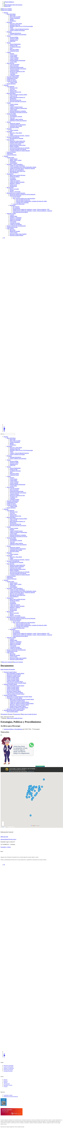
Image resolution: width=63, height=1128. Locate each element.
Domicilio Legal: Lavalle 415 (8, 842)
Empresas (6, 1081)
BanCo (2, 851)
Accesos (2, 1076)
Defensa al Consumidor (8, 1065)
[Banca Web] (7, 6)
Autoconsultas (7, 1083)
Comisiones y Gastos (8, 1095)
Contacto (6, 1086)
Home (2, 669)
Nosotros (10, 714)
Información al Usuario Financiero (11, 1096)
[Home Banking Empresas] (13, 4)
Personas (5, 1079)
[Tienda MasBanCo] (9, 2)
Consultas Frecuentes (8, 1071)
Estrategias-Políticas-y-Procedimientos (13, 729)
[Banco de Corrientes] (6, 8)
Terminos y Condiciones (9, 1068)
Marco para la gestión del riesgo (29, 714)
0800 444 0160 (4, 836)
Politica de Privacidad (8, 1069)
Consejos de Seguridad (8, 1066)
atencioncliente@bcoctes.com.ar (8, 839)
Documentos (4, 714)
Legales (2, 1062)
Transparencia (17, 714)
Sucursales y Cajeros (8, 1085)
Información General (7, 832)
